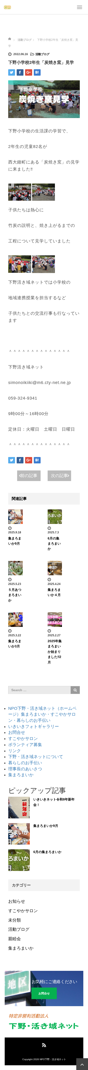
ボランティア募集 (25, 744)
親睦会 (14, 938)
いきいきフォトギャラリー (33, 726)
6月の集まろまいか (54, 543)
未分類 (14, 920)
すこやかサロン (23, 738)
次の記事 (59, 475)
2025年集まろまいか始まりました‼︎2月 (55, 651)
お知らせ (16, 901)
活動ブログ (42, 54)
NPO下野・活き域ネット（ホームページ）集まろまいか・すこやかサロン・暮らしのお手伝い (42, 714)
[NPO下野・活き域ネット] (7, 7)
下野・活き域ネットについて (35, 756)
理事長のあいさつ (25, 769)
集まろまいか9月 (45, 826)
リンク (14, 750)
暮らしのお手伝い (25, 762)
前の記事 (28, 475)
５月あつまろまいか (14, 595)
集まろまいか (21, 774)
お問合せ (16, 732)
